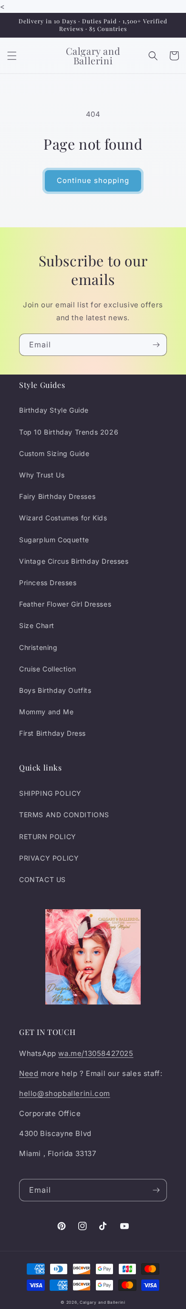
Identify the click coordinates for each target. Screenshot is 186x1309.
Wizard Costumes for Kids (63, 518)
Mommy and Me (46, 712)
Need (28, 1073)
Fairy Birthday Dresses (57, 496)
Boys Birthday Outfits (55, 690)
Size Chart (36, 625)
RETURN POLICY (47, 836)
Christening (38, 647)
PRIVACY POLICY (49, 858)
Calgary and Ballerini (102, 1302)
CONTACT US (42, 879)
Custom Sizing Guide (54, 453)
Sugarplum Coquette (54, 540)
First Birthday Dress (52, 733)
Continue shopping (93, 180)
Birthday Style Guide (54, 410)
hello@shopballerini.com (64, 1093)
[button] (11, 55)
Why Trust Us (41, 475)
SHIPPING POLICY (50, 793)
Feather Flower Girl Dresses (65, 604)
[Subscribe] (155, 345)
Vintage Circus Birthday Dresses (74, 561)
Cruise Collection (47, 669)
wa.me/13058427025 (95, 1053)
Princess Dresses (48, 582)
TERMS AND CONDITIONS (64, 815)
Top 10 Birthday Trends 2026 (68, 432)
